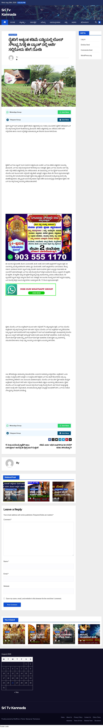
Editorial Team (88, 720)
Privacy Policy (78, 717)
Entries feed (85, 45)
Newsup (28, 719)
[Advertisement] (39, 149)
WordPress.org (86, 55)
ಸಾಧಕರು (74, 22)
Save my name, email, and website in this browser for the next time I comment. (33, 598)
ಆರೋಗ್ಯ (43, 22)
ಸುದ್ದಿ (66, 22)
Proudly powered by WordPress (11, 719)
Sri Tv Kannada (14, 708)
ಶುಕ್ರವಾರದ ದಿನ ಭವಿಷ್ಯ (11, 636)
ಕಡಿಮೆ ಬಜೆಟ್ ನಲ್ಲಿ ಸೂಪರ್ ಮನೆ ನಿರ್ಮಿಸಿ (37, 494)
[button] (96, 22)
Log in (83, 39)
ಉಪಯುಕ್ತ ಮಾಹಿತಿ (55, 22)
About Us (69, 717)
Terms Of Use (78, 720)
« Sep (16, 692)
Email (6, 574)
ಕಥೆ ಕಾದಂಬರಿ (85, 22)
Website (6, 586)
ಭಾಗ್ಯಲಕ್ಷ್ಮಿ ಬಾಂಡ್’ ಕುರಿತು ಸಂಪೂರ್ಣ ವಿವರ (13, 494)
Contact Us (87, 717)
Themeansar (36, 719)
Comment (7, 519)
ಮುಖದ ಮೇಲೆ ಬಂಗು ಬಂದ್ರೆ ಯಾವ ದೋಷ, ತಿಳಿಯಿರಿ (63, 494)
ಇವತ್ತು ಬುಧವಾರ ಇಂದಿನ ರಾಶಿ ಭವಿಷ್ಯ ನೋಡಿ (38, 637)
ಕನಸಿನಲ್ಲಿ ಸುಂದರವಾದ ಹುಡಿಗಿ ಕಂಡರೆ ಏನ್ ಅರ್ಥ (88, 637)
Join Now (65, 112)
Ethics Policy (97, 717)
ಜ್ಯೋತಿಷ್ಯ (22, 22)
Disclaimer (98, 720)
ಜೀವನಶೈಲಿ (33, 22)
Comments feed (86, 50)
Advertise (69, 720)
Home (12, 22)
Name (6, 561)
